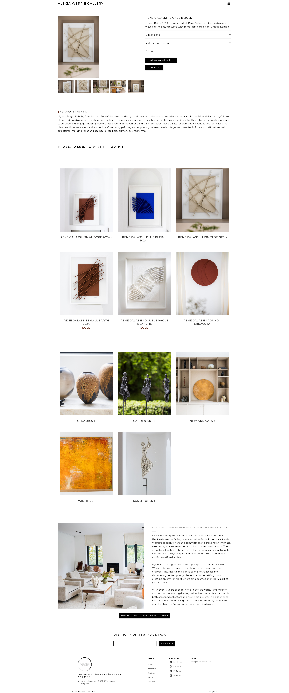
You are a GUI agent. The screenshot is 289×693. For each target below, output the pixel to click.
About (150, 677)
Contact (151, 682)
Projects (151, 673)
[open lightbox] (65, 86)
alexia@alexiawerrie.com (200, 662)
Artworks (152, 669)
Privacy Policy (213, 692)
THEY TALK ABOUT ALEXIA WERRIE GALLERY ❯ (144, 616)
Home (151, 664)
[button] (161, 60)
